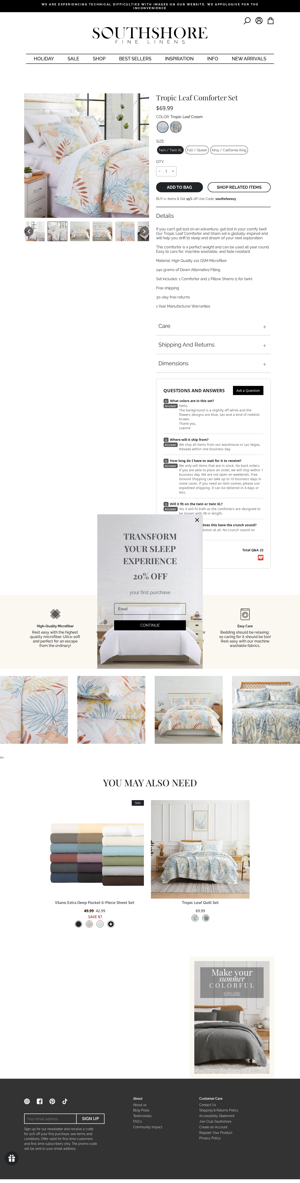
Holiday (44, 59)
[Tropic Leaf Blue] (175, 127)
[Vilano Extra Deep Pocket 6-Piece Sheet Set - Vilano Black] (78, 924)
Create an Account (213, 1127)
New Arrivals (249, 59)
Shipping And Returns (186, 344)
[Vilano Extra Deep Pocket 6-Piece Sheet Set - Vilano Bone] (89, 924)
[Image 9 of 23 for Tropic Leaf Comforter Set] (57, 231)
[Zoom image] (86, 155)
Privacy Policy (210, 1138)
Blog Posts (141, 1110)
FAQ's (137, 1121)
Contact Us (207, 1105)
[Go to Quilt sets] (232, 1017)
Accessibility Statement (216, 1116)
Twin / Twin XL (170, 150)
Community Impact (147, 1127)
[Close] (197, 520)
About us (139, 1105)
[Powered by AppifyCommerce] (260, 557)
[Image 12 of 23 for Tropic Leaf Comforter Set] (125, 231)
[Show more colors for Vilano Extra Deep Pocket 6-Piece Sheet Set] (111, 924)
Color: (179, 117)
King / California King (229, 150)
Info (212, 59)
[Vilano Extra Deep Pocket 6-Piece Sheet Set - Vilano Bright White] (100, 924)
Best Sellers (135, 59)
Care (164, 326)
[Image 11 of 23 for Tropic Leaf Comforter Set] (102, 231)
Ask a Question (248, 390)
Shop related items (239, 187)
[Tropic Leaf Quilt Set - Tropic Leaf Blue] (205, 918)
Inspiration (179, 59)
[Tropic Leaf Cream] (162, 127)
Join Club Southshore (215, 1121)
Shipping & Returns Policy (218, 1110)
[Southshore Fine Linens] (150, 35)
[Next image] (144, 231)
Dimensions (173, 363)
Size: (160, 141)
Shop (99, 59)
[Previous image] (29, 231)
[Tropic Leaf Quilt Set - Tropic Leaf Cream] (195, 918)
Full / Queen (197, 150)
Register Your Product (215, 1133)
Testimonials (142, 1116)
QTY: (160, 162)
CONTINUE (150, 625)
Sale (73, 59)
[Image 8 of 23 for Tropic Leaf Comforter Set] (35, 231)
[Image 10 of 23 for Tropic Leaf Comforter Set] (80, 231)
